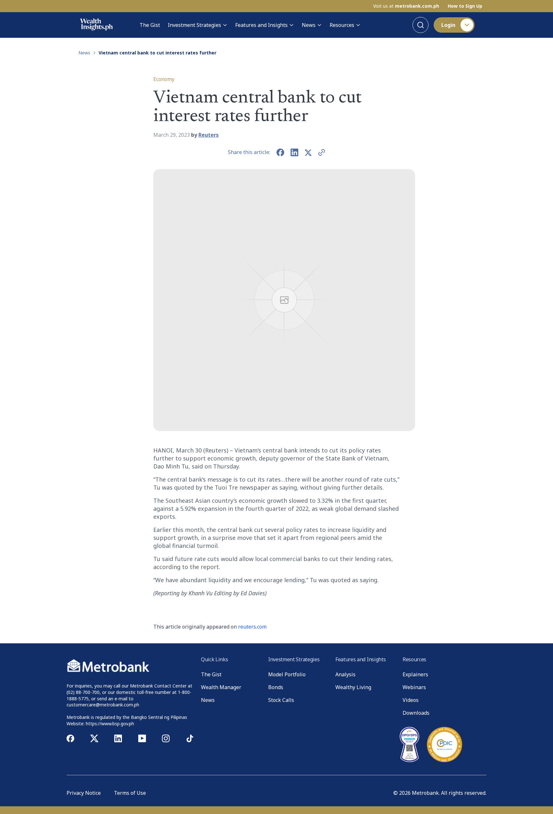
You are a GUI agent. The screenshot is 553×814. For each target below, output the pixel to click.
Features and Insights (261, 25)
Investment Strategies (194, 25)
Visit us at (406, 6)
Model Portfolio (287, 674)
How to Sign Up (465, 6)
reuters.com (252, 626)
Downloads (416, 712)
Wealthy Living (353, 687)
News (309, 25)
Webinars (414, 687)
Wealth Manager (221, 687)
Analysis (345, 674)
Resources (342, 25)
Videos (411, 700)
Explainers (415, 674)
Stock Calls (281, 700)
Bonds (275, 687)
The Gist (150, 25)
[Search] (421, 25)
